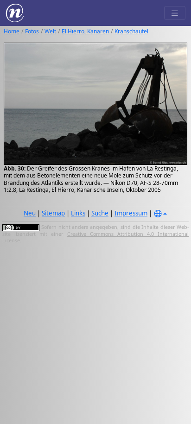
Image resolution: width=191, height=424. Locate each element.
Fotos (32, 31)
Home (11, 31)
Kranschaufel (131, 31)
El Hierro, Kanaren (85, 31)
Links (78, 213)
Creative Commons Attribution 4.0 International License (95, 237)
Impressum (131, 213)
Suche (99, 213)
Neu (30, 213)
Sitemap (53, 213)
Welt (50, 31)
